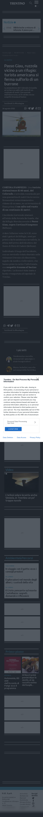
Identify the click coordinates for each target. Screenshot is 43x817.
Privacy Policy (35, 437)
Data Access (21, 437)
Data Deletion (8, 437)
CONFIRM (13, 429)
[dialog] (21, 408)
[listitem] (21, 422)
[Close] (38, 380)
